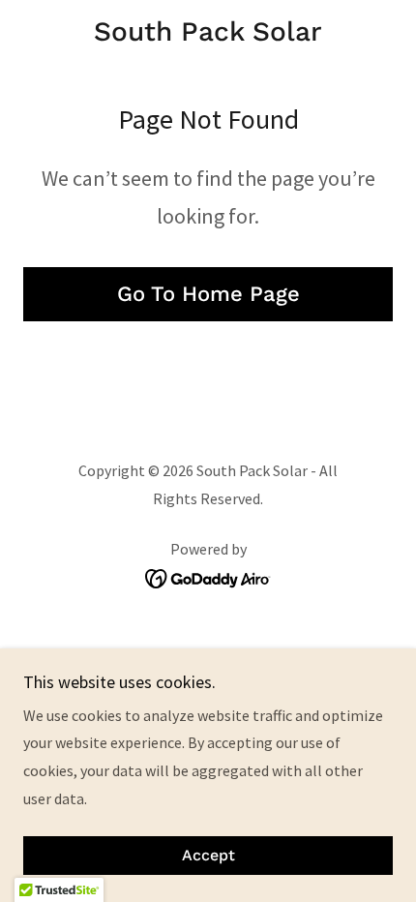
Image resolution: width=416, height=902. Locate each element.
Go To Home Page (208, 294)
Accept (208, 856)
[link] (207, 31)
